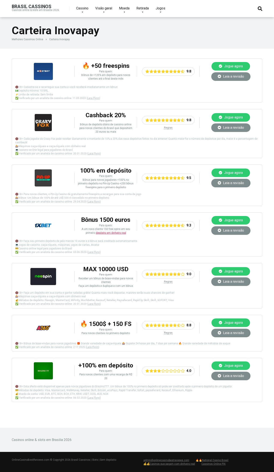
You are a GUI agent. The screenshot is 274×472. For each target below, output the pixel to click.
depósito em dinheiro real (111, 232)
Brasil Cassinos (31, 6)
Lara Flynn (93, 98)
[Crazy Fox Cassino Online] (43, 130)
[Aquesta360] (43, 335)
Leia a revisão (233, 76)
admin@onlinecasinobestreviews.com (166, 460)
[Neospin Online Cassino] (43, 284)
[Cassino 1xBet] (43, 233)
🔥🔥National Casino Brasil (212, 460)
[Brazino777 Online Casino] (43, 378)
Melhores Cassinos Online (27, 39)
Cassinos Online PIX (213, 463)
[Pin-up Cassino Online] (43, 185)
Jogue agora (233, 66)
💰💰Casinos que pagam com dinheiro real (169, 463)
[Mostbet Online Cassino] (43, 79)
